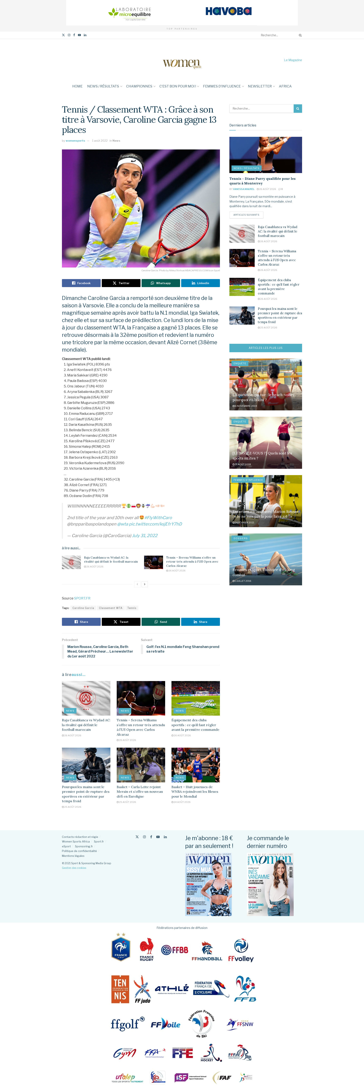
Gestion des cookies (74, 867)
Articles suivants (248, 214)
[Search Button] (299, 35)
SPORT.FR (82, 598)
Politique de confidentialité (79, 851)
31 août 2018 (242, 464)
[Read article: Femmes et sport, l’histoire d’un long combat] (265, 559)
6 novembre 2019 (245, 405)
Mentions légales (73, 855)
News (116, 140)
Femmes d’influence (222, 86)
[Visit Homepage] (182, 60)
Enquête (240, 363)
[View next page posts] (145, 584)
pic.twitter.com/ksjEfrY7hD (155, 524)
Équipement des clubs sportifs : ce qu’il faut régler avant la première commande (195, 725)
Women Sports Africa (76, 841)
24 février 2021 (244, 522)
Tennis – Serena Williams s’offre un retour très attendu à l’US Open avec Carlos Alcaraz (192, 562)
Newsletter (260, 86)
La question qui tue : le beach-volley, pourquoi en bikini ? (264, 397)
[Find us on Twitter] (63, 35)
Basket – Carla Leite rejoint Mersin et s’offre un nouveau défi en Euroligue (140, 791)
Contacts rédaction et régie (80, 836)
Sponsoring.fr (84, 846)
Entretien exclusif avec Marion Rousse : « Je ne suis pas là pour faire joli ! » (265, 514)
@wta (122, 524)
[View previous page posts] (137, 584)
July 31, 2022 (144, 535)
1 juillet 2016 (242, 580)
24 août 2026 (182, 802)
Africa (285, 86)
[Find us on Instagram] (69, 35)
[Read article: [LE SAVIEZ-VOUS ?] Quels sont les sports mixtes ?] (265, 443)
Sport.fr (99, 841)
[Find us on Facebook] (74, 35)
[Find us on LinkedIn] (85, 35)
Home (77, 86)
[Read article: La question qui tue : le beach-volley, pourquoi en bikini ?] (265, 385)
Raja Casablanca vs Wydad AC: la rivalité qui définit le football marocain (111, 560)
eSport (66, 846)
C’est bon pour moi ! (177, 86)
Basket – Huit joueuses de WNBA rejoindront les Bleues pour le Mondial (194, 791)
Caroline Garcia (83, 608)
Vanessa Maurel (243, 189)
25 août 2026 (72, 806)
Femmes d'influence (248, 479)
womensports (75, 140)
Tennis (131, 608)
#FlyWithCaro (158, 517)
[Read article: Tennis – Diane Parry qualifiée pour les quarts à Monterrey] (265, 155)
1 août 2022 (100, 140)
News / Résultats (103, 86)
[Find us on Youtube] (79, 35)
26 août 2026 (94, 566)
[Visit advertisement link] (182, 13)
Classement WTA (111, 608)
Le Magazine (293, 60)
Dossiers (241, 538)
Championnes (139, 86)
